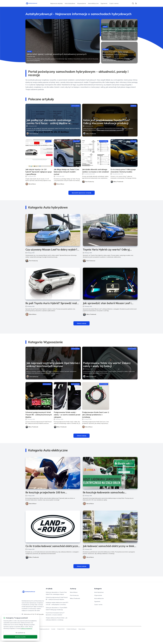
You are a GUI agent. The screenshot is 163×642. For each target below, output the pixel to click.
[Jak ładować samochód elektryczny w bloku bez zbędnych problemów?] (110, 526)
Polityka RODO (61, 629)
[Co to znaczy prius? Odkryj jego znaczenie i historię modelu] (124, 153)
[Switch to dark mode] (136, 3)
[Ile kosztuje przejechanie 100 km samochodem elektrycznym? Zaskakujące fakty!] (52, 473)
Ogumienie (104, 3)
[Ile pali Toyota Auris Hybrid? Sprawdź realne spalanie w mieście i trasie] (52, 284)
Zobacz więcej (81, 323)
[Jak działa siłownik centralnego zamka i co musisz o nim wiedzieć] (95, 153)
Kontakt (53, 629)
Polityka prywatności (44, 629)
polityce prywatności (26, 628)
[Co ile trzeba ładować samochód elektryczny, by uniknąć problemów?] (52, 526)
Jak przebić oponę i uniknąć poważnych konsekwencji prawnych (57, 54)
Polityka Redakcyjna (71, 629)
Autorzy (73, 589)
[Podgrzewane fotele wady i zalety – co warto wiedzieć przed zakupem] (67, 396)
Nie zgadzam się (20, 632)
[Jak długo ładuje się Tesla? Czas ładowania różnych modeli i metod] (67, 153)
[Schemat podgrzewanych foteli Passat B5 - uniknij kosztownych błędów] (38, 396)
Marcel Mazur (32, 314)
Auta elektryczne (93, 3)
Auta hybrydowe (70, 3)
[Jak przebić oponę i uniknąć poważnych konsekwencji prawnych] (62, 41)
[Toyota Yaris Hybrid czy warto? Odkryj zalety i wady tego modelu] (110, 230)
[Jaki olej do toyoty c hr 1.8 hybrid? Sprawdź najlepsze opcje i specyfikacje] (38, 153)
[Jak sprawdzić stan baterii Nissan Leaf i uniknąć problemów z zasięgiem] (110, 284)
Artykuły (49, 589)
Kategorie (98, 589)
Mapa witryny (82, 629)
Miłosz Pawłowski (91, 133)
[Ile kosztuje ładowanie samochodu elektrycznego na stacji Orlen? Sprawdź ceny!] (110, 473)
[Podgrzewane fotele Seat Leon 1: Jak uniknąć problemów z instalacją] (95, 396)
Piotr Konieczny (34, 133)
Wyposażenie (81, 3)
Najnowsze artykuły (56, 3)
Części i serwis (114, 3)
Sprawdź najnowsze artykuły (81, 193)
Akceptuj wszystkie (20, 637)
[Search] (133, 3)
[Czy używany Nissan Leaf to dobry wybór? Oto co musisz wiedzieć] (52, 230)
